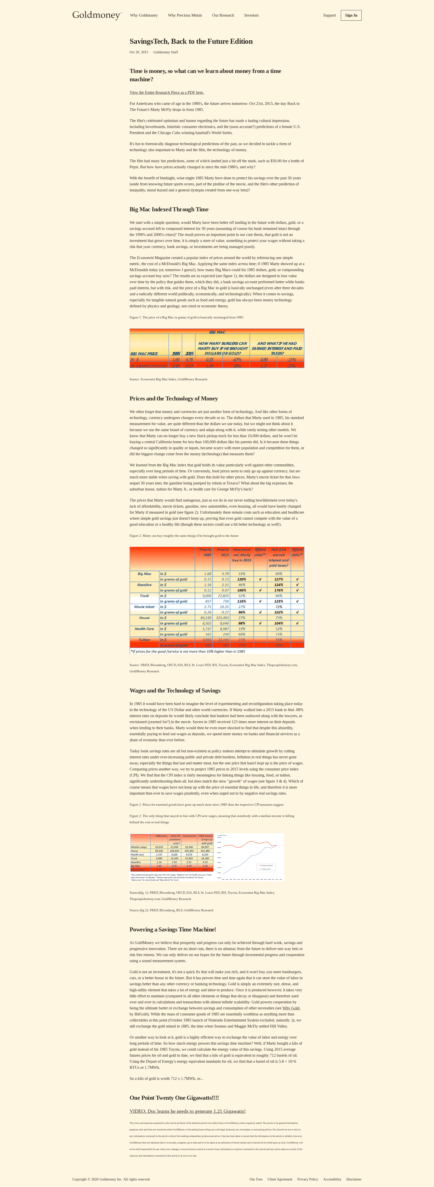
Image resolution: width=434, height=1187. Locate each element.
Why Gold (291, 1008)
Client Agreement (279, 1179)
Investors (251, 15)
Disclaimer (354, 1179)
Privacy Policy (307, 1179)
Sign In (351, 15)
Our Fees (256, 1179)
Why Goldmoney (144, 15)
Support (329, 15)
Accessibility (332, 1179)
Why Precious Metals (185, 15)
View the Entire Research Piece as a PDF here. (167, 92)
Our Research (223, 15)
